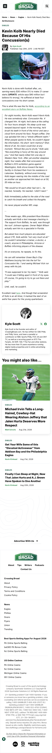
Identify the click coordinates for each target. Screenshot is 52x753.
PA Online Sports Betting (15, 643)
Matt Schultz (10, 430)
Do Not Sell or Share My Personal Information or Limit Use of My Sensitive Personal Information (26, 735)
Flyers (7, 621)
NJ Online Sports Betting (15, 651)
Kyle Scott (17, 46)
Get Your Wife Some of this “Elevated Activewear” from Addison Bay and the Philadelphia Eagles (26, 450)
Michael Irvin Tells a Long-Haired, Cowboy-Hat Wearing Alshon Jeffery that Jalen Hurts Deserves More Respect (26, 417)
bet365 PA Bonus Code (15, 647)
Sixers (7, 617)
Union (7, 625)
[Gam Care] (23, 744)
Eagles (5, 25)
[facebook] (45, 323)
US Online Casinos (13, 660)
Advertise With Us (24, 541)
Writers (28, 565)
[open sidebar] (5, 6)
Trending (8, 629)
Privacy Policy (11, 587)
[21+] (15, 744)
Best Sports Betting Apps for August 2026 (25, 638)
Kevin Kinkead (11, 459)
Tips (19, 565)
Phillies (7, 613)
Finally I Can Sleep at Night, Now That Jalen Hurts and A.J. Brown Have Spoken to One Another (25, 478)
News (7, 604)
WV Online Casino (12, 677)
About (11, 565)
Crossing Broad (12, 578)
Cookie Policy (10, 595)
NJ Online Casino (12, 669)
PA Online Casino (12, 665)
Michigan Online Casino (15, 673)
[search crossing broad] (47, 6)
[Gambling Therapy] (33, 744)
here (18, 293)
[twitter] (41, 323)
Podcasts (39, 565)
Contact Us (26, 569)
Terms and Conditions (14, 591)
